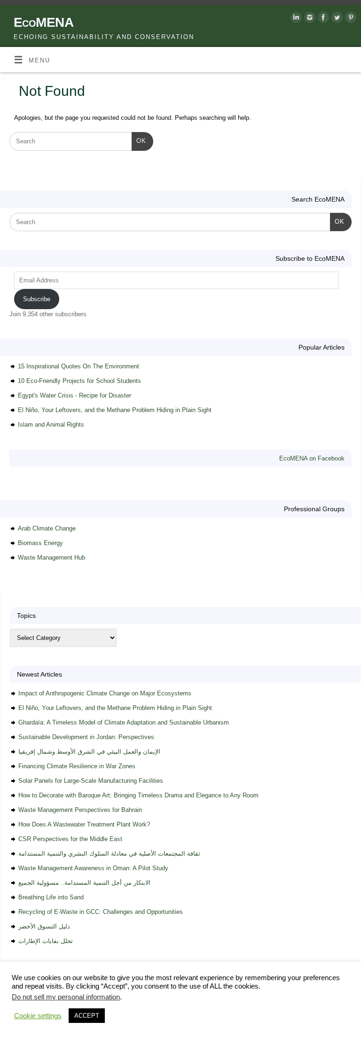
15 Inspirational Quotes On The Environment (78, 366)
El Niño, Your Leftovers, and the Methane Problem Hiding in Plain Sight (115, 409)
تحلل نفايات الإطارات (45, 940)
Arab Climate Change (47, 528)
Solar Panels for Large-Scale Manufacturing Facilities (90, 780)
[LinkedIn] (295, 19)
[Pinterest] (349, 19)
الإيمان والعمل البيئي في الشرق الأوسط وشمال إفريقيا (89, 751)
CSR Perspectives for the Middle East (70, 838)
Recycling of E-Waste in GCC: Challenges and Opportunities (100, 911)
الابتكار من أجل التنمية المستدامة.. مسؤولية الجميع (84, 882)
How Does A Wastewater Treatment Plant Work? (84, 824)
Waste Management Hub (51, 557)
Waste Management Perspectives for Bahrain (80, 809)
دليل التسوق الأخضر (44, 926)
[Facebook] (322, 19)
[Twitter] (336, 19)
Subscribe (36, 299)
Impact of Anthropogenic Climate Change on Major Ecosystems (104, 693)
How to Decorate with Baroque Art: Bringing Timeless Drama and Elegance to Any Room (138, 795)
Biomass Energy (40, 542)
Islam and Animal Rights (51, 424)
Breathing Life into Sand (51, 897)
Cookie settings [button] (38, 1016)
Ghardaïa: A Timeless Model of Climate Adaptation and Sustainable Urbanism (123, 722)
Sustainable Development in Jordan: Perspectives (86, 737)
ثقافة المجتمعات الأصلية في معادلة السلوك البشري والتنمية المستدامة (109, 853)
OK (139, 140)
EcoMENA (43, 22)
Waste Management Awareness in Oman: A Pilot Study (93, 868)
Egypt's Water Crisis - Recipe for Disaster (74, 395)
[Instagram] (308, 19)
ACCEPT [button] (86, 1015)
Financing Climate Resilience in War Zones (76, 766)
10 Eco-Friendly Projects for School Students (79, 380)
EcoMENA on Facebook (312, 458)
